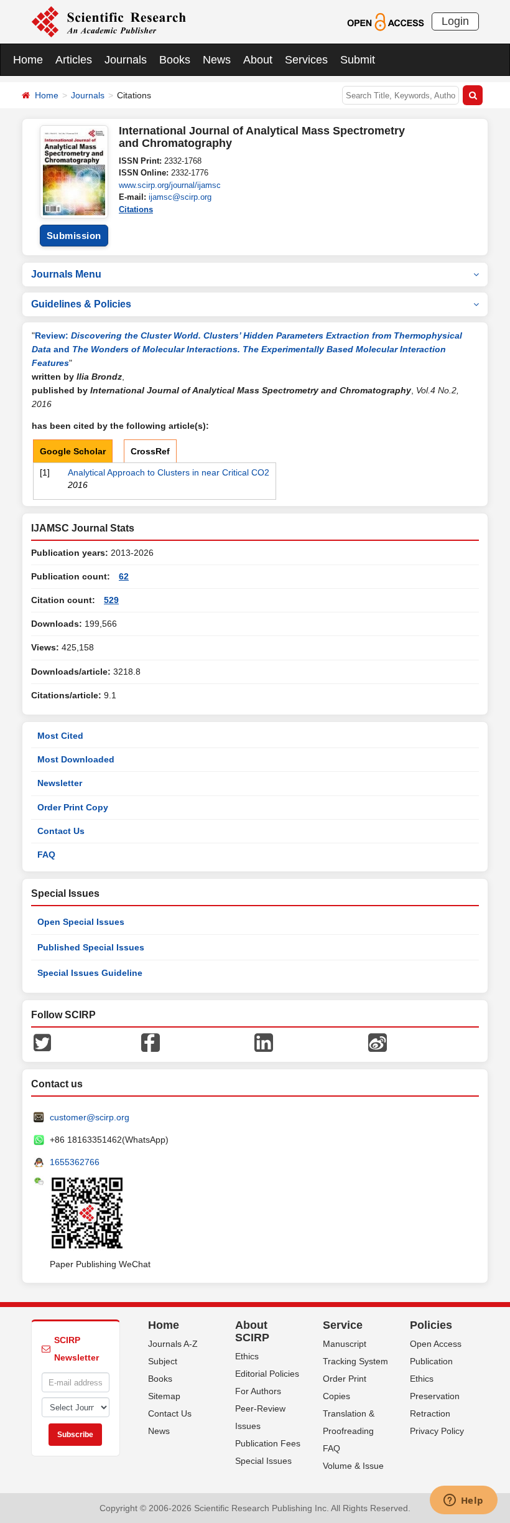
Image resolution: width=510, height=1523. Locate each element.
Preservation (435, 1396)
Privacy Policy (437, 1431)
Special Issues (263, 1461)
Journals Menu (66, 274)
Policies (431, 1325)
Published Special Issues (90, 947)
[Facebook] (150, 1042)
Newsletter (59, 783)
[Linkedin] (263, 1042)
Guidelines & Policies (81, 304)
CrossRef (150, 451)
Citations (136, 209)
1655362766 (75, 1162)
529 (111, 600)
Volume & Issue (353, 1466)
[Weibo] (377, 1042)
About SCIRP (252, 1331)
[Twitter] (42, 1042)
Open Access (435, 1344)
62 (124, 576)
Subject (162, 1361)
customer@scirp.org (89, 1117)
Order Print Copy (72, 807)
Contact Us (61, 831)
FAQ (46, 855)
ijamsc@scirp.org (180, 197)
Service (343, 1325)
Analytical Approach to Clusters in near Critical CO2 (168, 472)
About (257, 60)
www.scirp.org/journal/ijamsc (170, 185)
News (217, 60)
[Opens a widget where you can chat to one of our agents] (463, 1501)
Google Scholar (73, 451)
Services (306, 60)
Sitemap (164, 1396)
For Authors (258, 1391)
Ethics (247, 1356)
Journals (125, 60)
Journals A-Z (173, 1344)
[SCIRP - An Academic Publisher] (108, 21)
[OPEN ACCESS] (385, 21)
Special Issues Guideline (89, 973)
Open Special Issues (80, 922)
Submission (74, 235)
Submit (357, 60)
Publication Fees (267, 1443)
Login (455, 21)
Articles (73, 60)
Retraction (430, 1413)
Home (28, 60)
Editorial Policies (267, 1374)
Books (174, 60)
